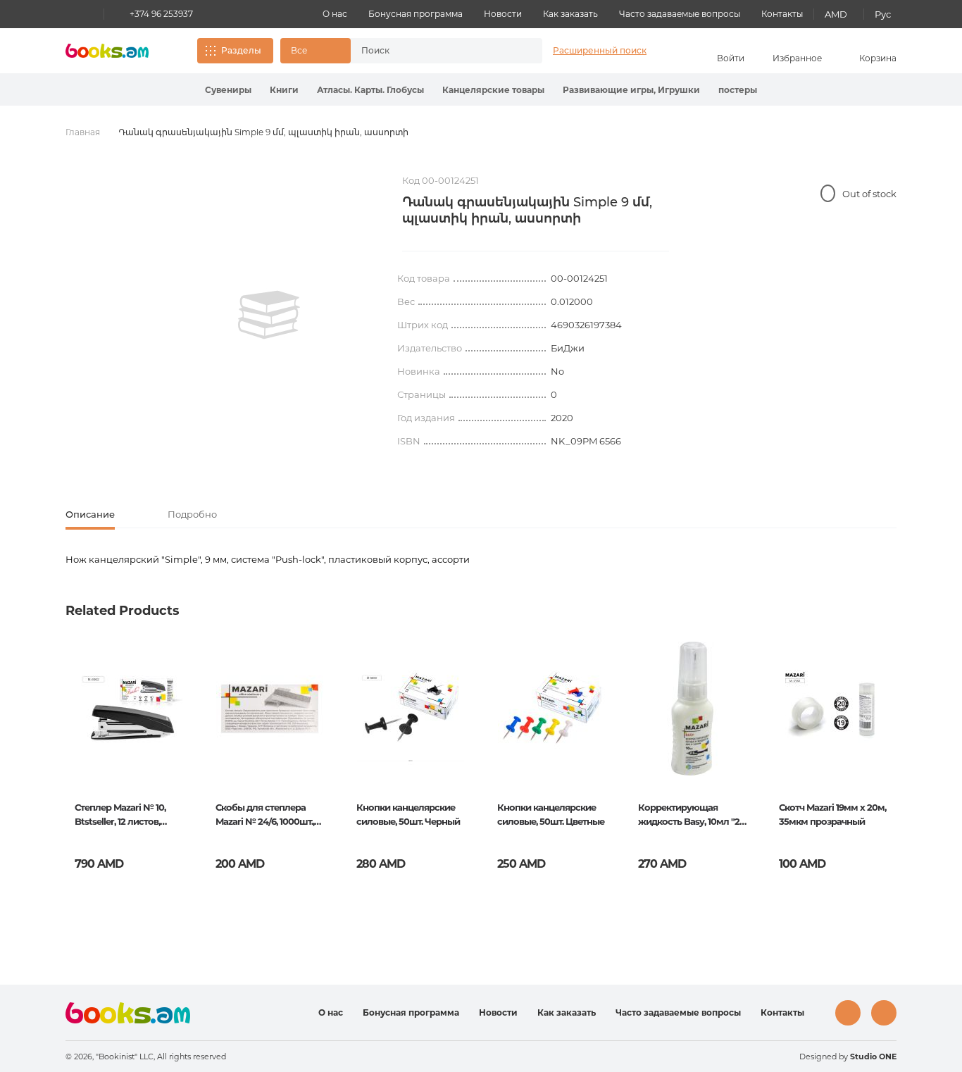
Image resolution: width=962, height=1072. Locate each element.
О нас (335, 13)
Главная (82, 132)
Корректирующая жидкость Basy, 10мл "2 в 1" (692, 816)
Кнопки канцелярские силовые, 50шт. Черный (408, 814)
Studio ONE (873, 1056)
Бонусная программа (415, 13)
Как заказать (570, 13)
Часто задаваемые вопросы (679, 13)
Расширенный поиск (599, 50)
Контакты (782, 13)
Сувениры (228, 90)
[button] (315, 50)
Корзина (878, 58)
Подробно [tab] (192, 514)
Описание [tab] (90, 514)
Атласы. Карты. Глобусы (370, 90)
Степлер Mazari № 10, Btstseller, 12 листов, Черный (120, 816)
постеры (737, 90)
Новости (503, 13)
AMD (836, 14)
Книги (284, 90)
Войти (730, 58)
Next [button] (885, 752)
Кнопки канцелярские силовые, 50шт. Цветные (550, 814)
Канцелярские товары (493, 90)
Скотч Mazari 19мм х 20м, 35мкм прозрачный (832, 814)
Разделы (241, 50)
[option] (269, 315)
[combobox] (432, 50)
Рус (883, 14)
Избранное (797, 58)
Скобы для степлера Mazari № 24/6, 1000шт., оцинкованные (264, 816)
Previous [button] (77, 752)
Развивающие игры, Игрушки (631, 90)
